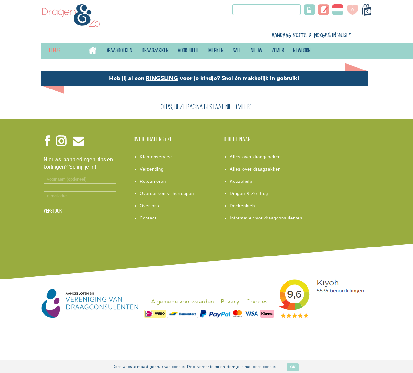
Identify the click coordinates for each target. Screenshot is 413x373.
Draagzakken (155, 51)
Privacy (230, 302)
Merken (216, 51)
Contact (148, 218)
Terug (48, 51)
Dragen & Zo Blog (249, 193)
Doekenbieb (242, 205)
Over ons (149, 205)
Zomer (278, 51)
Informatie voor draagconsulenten (266, 218)
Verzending (152, 169)
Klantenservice (156, 156)
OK (292, 367)
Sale (237, 51)
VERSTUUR (53, 211)
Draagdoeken (119, 51)
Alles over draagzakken (255, 169)
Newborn (302, 51)
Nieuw (256, 51)
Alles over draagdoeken (255, 156)
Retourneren (153, 181)
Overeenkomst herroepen (167, 193)
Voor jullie (188, 51)
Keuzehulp (241, 181)
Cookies (256, 302)
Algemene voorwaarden (182, 302)
